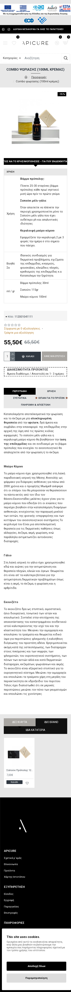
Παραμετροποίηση (36, 978)
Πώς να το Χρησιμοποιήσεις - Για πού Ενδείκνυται (35, 161)
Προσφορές (39, 77)
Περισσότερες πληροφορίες (22, 955)
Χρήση (51, 391)
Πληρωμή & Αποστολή (35, 404)
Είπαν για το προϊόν (51, 398)
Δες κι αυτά (19, 722)
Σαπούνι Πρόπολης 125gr (20, 770)
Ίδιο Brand (51, 722)
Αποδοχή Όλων (36, 966)
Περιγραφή (19, 391)
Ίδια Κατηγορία (35, 729)
